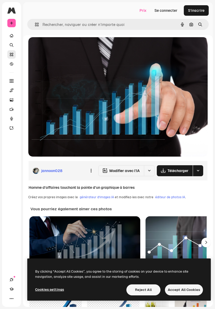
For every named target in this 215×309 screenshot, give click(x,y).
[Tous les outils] (11, 81)
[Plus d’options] (91, 170)
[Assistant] (11, 128)
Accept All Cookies (184, 290)
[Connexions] (11, 279)
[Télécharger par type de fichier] (198, 170)
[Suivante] (206, 242)
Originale (63, 47)
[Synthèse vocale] (11, 118)
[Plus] (11, 298)
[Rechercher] (11, 45)
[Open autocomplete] (35, 24)
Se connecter (166, 10)
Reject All (143, 290)
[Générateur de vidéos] (11, 109)
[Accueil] (11, 35)
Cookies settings (49, 289)
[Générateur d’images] (11, 100)
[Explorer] (11, 64)
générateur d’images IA (97, 197)
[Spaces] (11, 90)
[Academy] (11, 289)
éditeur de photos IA (170, 197)
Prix (143, 10)
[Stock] (11, 54)
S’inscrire (196, 10)
